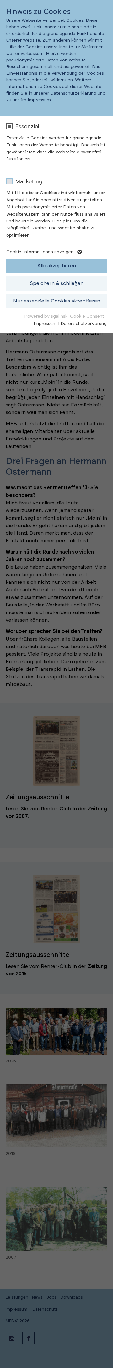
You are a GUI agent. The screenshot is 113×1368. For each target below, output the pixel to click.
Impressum (45, 323)
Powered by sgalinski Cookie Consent (64, 316)
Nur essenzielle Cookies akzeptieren (56, 300)
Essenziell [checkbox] (27, 126)
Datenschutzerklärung (84, 323)
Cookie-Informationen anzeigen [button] (40, 252)
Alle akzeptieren (56, 265)
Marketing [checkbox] (28, 182)
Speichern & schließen (56, 283)
